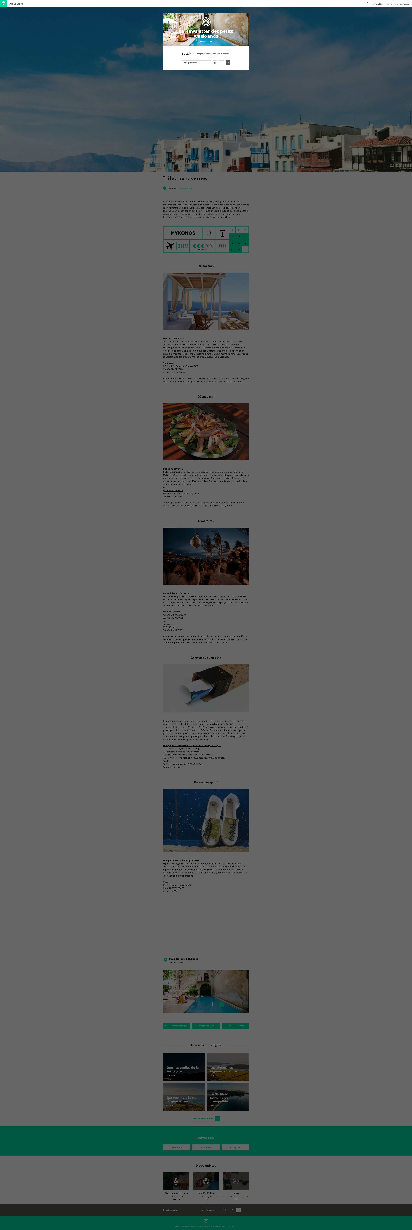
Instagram (235, 1147)
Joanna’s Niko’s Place (173, 490)
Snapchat (206, 1147)
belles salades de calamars (184, 505)
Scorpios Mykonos (171, 611)
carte (389, 3)
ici (201, 763)
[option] (206, 89)
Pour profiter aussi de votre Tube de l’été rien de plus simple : (192, 745)
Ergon (166, 881)
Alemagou (167, 624)
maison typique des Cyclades (200, 350)
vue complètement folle (211, 378)
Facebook (176, 1147)
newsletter (377, 3)
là (198, 748)
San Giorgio (168, 363)
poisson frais (179, 481)
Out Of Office (16, 3)
